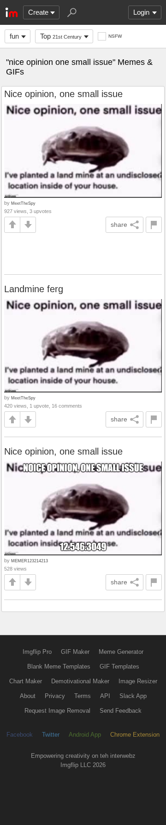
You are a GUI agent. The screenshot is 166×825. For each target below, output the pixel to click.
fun (14, 36)
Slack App (133, 695)
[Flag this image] (154, 225)
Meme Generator (121, 651)
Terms (82, 695)
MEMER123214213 (29, 560)
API (105, 695)
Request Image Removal (57, 710)
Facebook (19, 734)
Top (61, 36)
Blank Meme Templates (58, 666)
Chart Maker (25, 681)
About (28, 695)
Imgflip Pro (37, 651)
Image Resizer (138, 681)
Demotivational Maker (80, 681)
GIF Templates (119, 666)
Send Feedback (121, 710)
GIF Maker (75, 651)
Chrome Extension (135, 734)
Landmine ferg (33, 289)
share (119, 224)
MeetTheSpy (23, 203)
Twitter (50, 734)
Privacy (55, 695)
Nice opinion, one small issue (63, 94)
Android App (85, 734)
